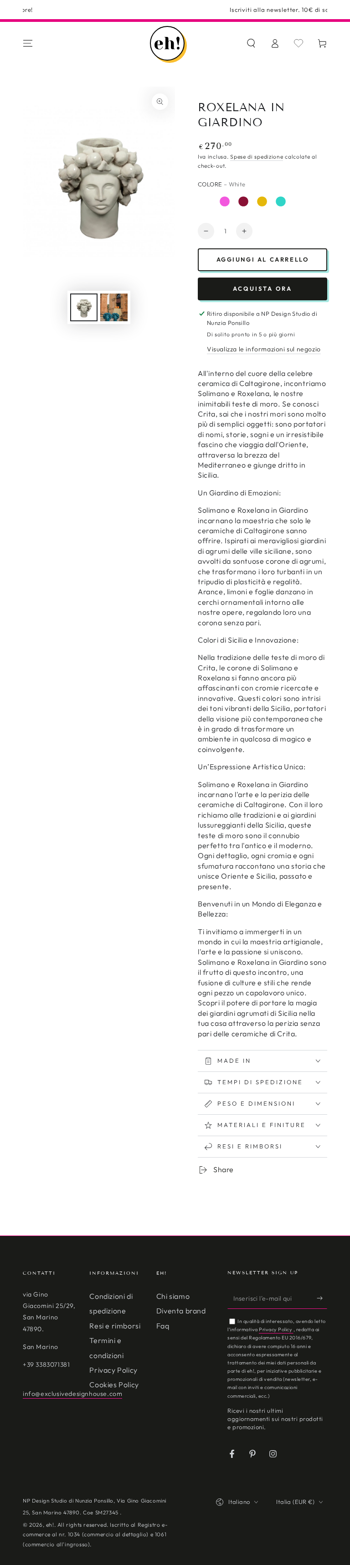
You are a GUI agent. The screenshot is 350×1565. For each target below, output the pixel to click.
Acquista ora (262, 288)
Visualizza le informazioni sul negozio (264, 349)
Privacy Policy (113, 1370)
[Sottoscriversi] (322, 1298)
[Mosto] (243, 201)
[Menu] (28, 43)
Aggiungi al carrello (262, 259)
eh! (50, 1524)
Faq (163, 1325)
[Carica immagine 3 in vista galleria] (114, 307)
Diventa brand (181, 1310)
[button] (251, 43)
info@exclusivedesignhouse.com (72, 1394)
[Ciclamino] (224, 201)
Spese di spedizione (256, 156)
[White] (206, 201)
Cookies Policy (114, 1384)
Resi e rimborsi (114, 1325)
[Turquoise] (281, 201)
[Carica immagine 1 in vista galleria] (84, 307)
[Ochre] (262, 201)
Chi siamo (173, 1296)
